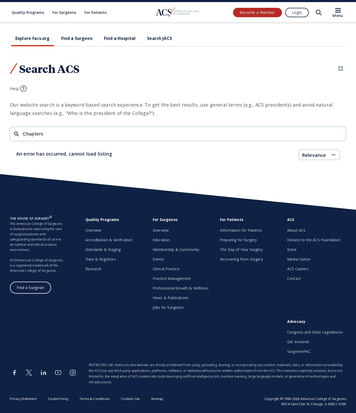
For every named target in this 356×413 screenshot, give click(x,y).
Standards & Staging (103, 249)
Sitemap (157, 399)
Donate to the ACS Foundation (313, 239)
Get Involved (298, 341)
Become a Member (257, 12)
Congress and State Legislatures (315, 332)
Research (93, 268)
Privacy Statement (23, 399)
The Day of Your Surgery (241, 249)
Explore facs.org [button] (32, 38)
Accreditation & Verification (108, 239)
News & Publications (170, 297)
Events (158, 259)
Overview (93, 230)
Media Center (298, 259)
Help (14, 88)
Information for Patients (241, 230)
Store (292, 249)
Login (297, 12)
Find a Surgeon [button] (77, 38)
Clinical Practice (166, 268)
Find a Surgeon (30, 287)
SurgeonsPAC (299, 351)
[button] (340, 68)
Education (161, 239)
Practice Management (172, 278)
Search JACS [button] (159, 38)
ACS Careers (298, 268)
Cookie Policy (58, 399)
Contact (294, 278)
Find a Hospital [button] (120, 38)
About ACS (296, 230)
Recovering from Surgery (241, 259)
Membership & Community (176, 249)
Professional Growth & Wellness (180, 288)
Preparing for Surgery (238, 239)
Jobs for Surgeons (168, 307)
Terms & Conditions (94, 399)
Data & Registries (100, 259)
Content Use (130, 399)
